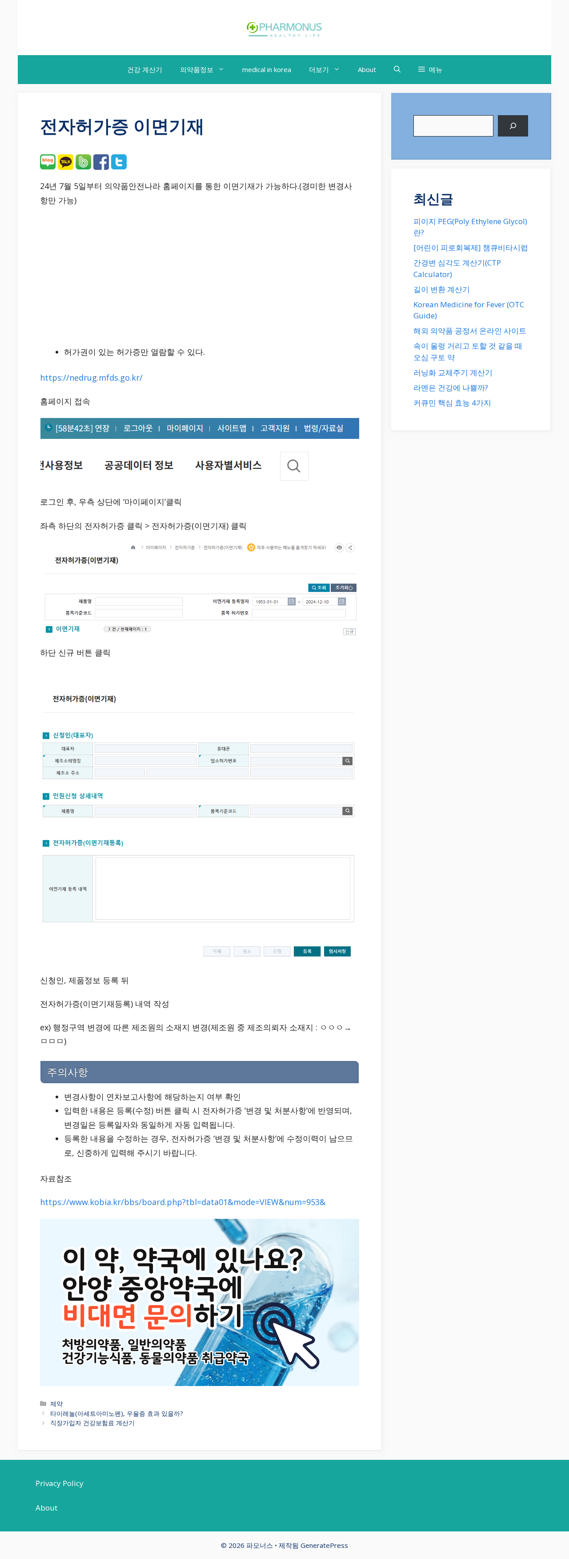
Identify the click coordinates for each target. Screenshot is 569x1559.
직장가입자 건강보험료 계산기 (92, 1422)
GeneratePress (324, 1545)
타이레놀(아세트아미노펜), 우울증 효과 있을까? (116, 1413)
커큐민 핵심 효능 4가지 (452, 403)
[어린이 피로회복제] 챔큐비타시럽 (470, 247)
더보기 (319, 69)
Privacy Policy (60, 1483)
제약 (56, 1403)
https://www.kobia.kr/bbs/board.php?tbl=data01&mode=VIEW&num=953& (182, 1202)
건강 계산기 (144, 69)
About (367, 69)
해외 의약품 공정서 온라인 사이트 (469, 330)
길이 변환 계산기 (441, 289)
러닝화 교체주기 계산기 (453, 372)
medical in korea (266, 69)
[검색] (513, 126)
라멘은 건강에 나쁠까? (450, 387)
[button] (430, 69)
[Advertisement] (199, 279)
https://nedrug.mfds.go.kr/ (91, 377)
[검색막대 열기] (397, 69)
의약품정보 (196, 69)
